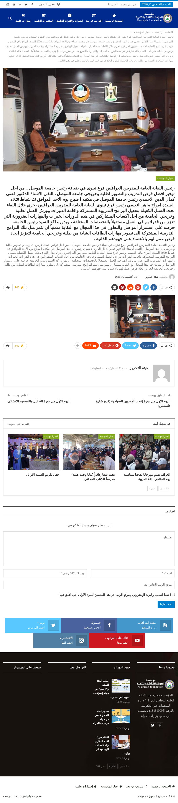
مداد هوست (10, 796)
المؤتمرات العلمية (43, 20)
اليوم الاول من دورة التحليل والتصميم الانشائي (39, 401)
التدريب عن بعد (94, 20)
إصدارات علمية (23, 20)
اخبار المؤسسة (165, 178)
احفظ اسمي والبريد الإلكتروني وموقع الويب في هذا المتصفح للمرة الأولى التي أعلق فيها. (115, 594)
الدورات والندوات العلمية (69, 20)
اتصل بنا (113, 4)
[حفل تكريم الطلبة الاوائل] (33, 452)
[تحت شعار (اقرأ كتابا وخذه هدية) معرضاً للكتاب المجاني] (89, 452)
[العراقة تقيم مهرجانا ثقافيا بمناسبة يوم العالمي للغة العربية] (144, 452)
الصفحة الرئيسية (114, 20)
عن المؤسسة (129, 4)
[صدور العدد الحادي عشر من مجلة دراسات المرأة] (121, 716)
